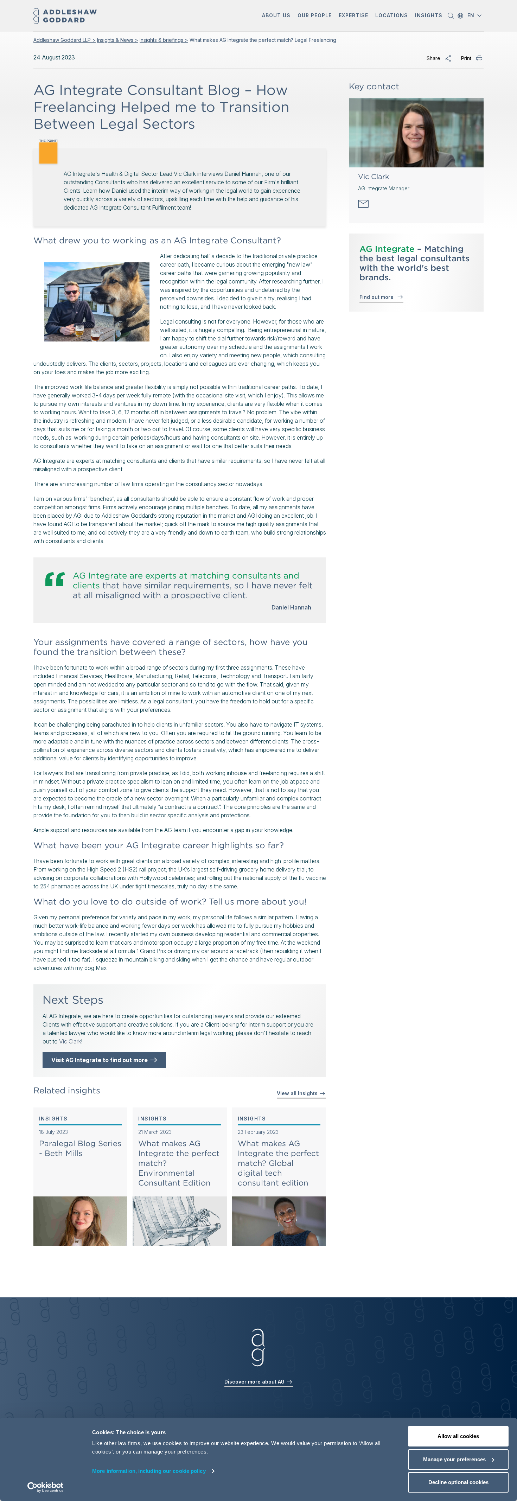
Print (466, 58)
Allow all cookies (458, 1436)
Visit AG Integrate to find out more (101, 1060)
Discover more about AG (255, 1382)
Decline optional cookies (458, 1482)
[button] (276, 16)
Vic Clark (70, 1041)
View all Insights (298, 1093)
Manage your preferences (454, 1459)
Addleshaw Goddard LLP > (64, 40)
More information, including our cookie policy (149, 1471)
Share (433, 58)
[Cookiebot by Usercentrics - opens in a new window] (45, 1487)
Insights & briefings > (164, 40)
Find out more (377, 297)
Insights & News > (117, 40)
